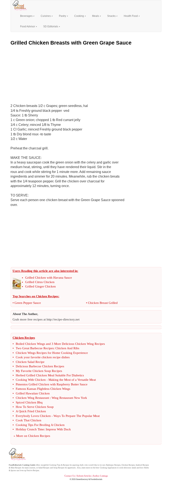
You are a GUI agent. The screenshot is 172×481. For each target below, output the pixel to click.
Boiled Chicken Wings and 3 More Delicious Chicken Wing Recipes (60, 343)
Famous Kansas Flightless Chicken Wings (43, 388)
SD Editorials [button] (51, 26)
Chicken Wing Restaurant (32, 397)
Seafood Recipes (142, 465)
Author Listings (100, 475)
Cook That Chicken (28, 420)
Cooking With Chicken (31, 379)
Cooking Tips (55, 465)
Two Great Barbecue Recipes (35, 348)
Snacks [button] (111, 15)
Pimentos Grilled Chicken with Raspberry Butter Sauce (51, 384)
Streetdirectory (82, 479)
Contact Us (69, 475)
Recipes (66, 465)
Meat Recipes (16, 468)
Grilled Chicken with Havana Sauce (48, 277)
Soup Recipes (58, 468)
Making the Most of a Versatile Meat (72, 379)
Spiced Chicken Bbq (29, 402)
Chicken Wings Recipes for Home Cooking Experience (52, 352)
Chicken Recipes (39, 436)
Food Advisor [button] (28, 26)
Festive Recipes (33, 470)
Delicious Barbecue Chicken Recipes (40, 366)
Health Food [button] (131, 15)
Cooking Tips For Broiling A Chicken (40, 425)
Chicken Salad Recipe (30, 362)
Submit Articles (84, 475)
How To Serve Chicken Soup (35, 407)
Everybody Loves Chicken (33, 416)
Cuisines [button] (46, 15)
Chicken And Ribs (67, 348)
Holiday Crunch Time (30, 429)
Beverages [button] (26, 15)
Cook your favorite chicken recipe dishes (43, 357)
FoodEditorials (15, 465)
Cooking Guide (28, 465)
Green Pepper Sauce (27, 302)
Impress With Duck (58, 429)
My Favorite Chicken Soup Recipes (39, 371)
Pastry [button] (63, 15)
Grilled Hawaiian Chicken (33, 393)
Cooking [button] (79, 15)
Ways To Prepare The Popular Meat (76, 416)
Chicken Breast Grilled (103, 302)
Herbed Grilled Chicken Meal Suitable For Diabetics (50, 375)
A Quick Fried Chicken (31, 411)
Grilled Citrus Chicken (40, 282)
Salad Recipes (44, 468)
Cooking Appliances (108, 468)
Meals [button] (96, 15)
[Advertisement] (86, 73)
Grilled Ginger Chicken (40, 286)
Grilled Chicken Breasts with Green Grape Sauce (71, 43)
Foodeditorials (96, 479)
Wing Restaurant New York (69, 397)
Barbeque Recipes (113, 465)
